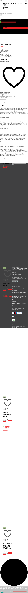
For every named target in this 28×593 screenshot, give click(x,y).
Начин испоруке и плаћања (19, 303)
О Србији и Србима (6, 284)
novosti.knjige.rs (16, 268)
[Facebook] (1, 95)
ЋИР (4, 9)
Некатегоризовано (10, 96)
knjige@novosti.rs (16, 274)
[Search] (1, 15)
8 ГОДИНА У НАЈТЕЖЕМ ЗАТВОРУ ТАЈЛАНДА (7, 546)
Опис (4, 102)
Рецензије (5, 7)
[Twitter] (2, 95)
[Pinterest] (3, 95)
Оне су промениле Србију (7, 414)
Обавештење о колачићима (20, 591)
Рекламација (15, 306)
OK (1, 592)
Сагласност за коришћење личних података (19, 297)
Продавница (6, 5)
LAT (4, 8)
